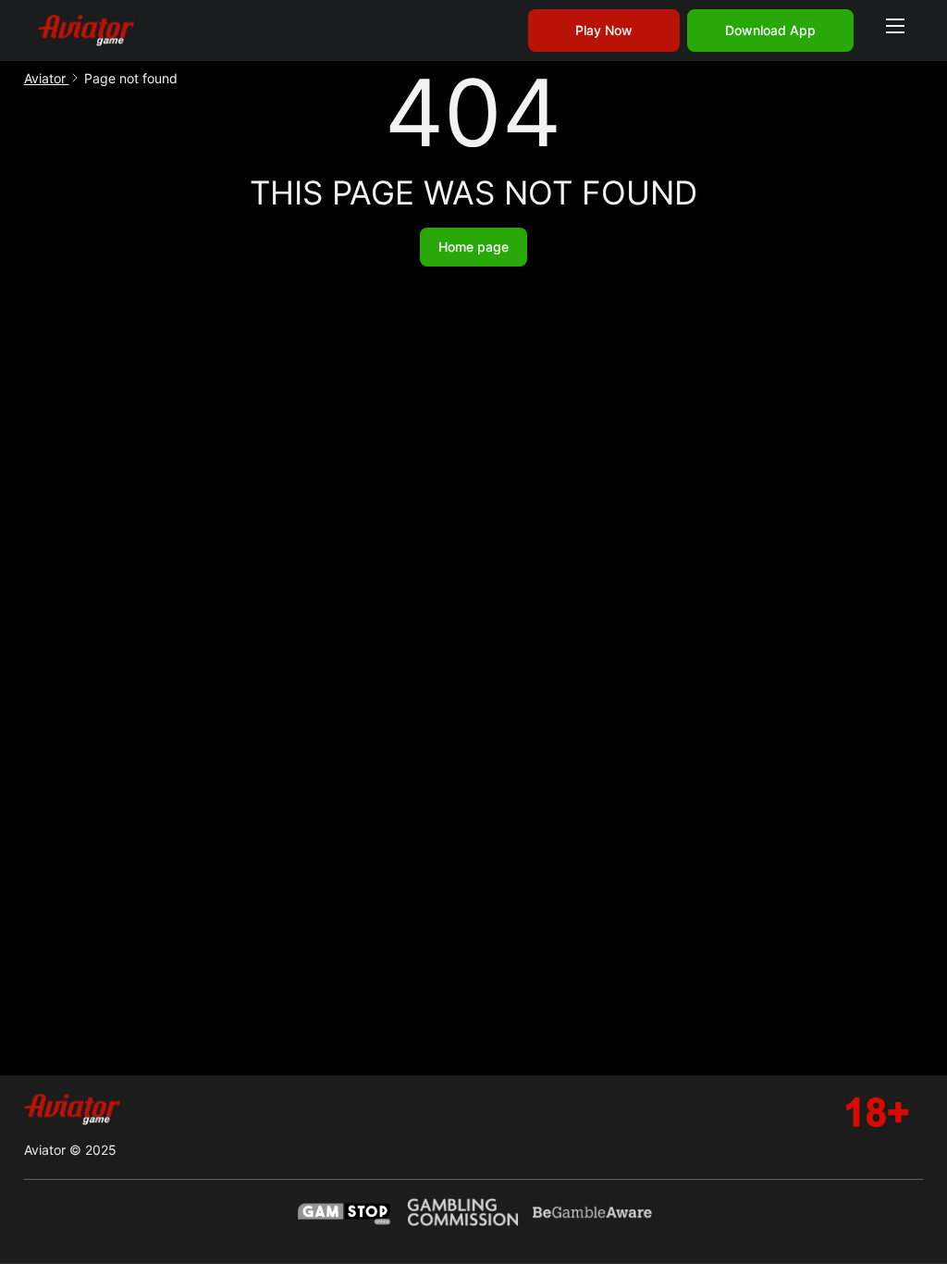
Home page (473, 246)
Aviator (46, 78)
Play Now (604, 30)
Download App (770, 30)
